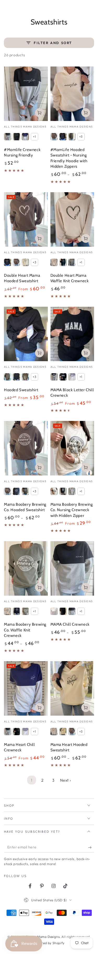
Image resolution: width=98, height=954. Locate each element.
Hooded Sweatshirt (21, 390)
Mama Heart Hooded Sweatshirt (69, 747)
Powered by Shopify (49, 943)
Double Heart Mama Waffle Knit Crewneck (69, 278)
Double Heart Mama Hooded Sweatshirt (22, 278)
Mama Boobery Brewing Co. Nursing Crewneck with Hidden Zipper (71, 510)
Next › (65, 780)
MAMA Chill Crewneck (70, 624)
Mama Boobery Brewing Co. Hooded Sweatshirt (25, 507)
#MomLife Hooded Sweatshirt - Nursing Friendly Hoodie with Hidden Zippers (69, 158)
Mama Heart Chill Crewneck (19, 747)
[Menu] (7, 8)
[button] (77, 8)
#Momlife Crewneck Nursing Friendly (22, 152)
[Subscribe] (91, 847)
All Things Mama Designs (40, 937)
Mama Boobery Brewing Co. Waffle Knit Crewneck (25, 630)
